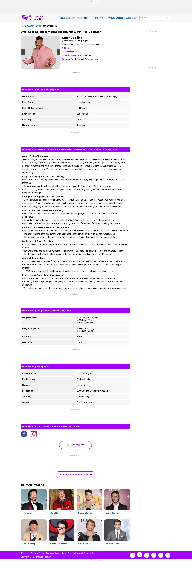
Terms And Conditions (56, 553)
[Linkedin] (153, 555)
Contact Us (88, 553)
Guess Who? (131, 18)
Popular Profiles (98, 18)
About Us (25, 553)
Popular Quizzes (115, 18)
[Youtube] (167, 555)
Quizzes (71, 553)
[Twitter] (139, 554)
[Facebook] (24, 434)
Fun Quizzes (82, 18)
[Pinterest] (160, 555)
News (79, 553)
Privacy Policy (37, 553)
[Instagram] (34, 434)
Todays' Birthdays (66, 18)
